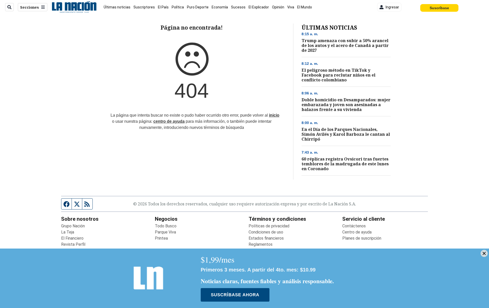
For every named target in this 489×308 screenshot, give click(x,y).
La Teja (67, 232)
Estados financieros (266, 238)
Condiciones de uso (266, 232)
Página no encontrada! (191, 27)
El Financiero (72, 238)
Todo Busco (165, 226)
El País (163, 7)
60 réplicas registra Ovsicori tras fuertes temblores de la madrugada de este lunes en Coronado (345, 164)
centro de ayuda (169, 121)
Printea (161, 238)
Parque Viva (165, 232)
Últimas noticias (117, 7)
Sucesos (238, 7)
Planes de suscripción (361, 238)
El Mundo (304, 7)
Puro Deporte (198, 7)
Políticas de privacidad (269, 226)
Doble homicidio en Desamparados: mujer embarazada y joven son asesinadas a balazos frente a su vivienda (346, 104)
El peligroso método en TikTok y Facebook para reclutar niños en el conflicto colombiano (338, 75)
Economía (220, 7)
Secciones (29, 7)
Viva (290, 7)
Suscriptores (144, 7)
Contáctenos (354, 226)
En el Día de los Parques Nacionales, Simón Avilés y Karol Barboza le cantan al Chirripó (346, 134)
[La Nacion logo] (74, 7)
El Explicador (259, 7)
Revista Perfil (73, 244)
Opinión (278, 7)
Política (178, 7)
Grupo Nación (73, 226)
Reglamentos (261, 244)
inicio (274, 115)
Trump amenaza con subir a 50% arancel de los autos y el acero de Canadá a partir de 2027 (345, 45)
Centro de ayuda (357, 232)
